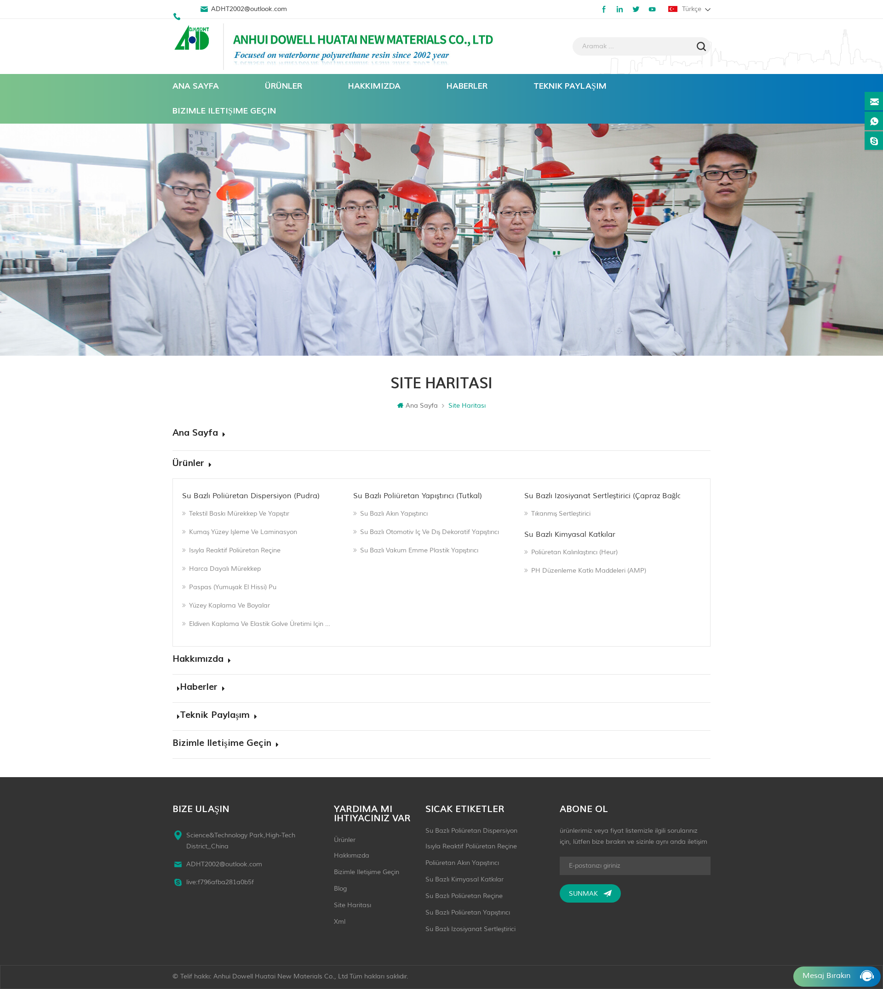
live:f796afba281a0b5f (220, 882)
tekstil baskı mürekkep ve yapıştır (239, 513)
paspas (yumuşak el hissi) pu (232, 587)
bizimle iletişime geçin (224, 111)
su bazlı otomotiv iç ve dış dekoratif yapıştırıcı (429, 532)
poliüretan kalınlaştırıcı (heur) (574, 552)
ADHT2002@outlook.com (249, 9)
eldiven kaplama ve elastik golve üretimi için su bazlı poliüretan (261, 624)
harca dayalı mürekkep (225, 569)
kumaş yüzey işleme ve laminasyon (243, 532)
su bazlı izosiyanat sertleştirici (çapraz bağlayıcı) (609, 495)
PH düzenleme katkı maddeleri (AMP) (588, 570)
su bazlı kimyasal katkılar (569, 534)
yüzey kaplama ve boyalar (229, 605)
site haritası (352, 905)
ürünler (344, 840)
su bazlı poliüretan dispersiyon (471, 831)
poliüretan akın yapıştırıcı (462, 863)
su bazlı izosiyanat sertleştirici (470, 929)
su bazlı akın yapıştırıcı (394, 513)
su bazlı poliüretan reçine (464, 896)
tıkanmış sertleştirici (561, 513)
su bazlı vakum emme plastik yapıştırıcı (419, 550)
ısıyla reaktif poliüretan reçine (235, 550)
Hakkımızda (374, 86)
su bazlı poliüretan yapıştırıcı (467, 912)
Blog (340, 888)
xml (339, 922)
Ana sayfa (195, 86)
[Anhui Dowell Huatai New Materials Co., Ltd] (193, 38)
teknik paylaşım (570, 86)
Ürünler (283, 86)
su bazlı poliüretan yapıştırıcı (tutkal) (417, 495)
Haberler (467, 86)
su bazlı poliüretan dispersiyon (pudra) (251, 495)
